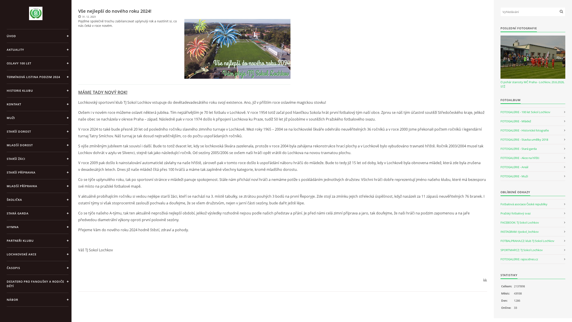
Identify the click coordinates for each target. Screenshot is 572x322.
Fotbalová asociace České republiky (523, 204)
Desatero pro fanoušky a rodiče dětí (35, 284)
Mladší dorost (20, 145)
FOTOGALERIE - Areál (514, 167)
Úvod (11, 36)
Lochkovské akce (21, 254)
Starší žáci (16, 159)
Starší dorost (19, 131)
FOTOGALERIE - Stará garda (518, 149)
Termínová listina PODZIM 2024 (33, 77)
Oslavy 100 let (19, 63)
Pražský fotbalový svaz (515, 213)
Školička (14, 200)
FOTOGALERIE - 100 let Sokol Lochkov (525, 112)
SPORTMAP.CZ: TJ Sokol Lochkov (521, 250)
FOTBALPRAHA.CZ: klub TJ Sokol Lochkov (527, 241)
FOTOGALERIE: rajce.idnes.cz (519, 259)
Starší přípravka (21, 172)
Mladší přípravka (22, 186)
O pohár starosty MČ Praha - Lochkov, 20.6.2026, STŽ (532, 84)
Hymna (13, 227)
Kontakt (14, 104)
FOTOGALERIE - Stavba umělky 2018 (524, 140)
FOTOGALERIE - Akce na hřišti (519, 158)
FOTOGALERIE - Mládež (515, 121)
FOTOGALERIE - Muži (514, 176)
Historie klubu (20, 91)
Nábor (12, 300)
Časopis (13, 268)
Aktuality (15, 50)
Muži (11, 118)
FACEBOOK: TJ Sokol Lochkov (519, 222)
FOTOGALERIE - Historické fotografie (524, 130)
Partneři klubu (20, 241)
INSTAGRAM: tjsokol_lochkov (519, 232)
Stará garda (18, 213)
